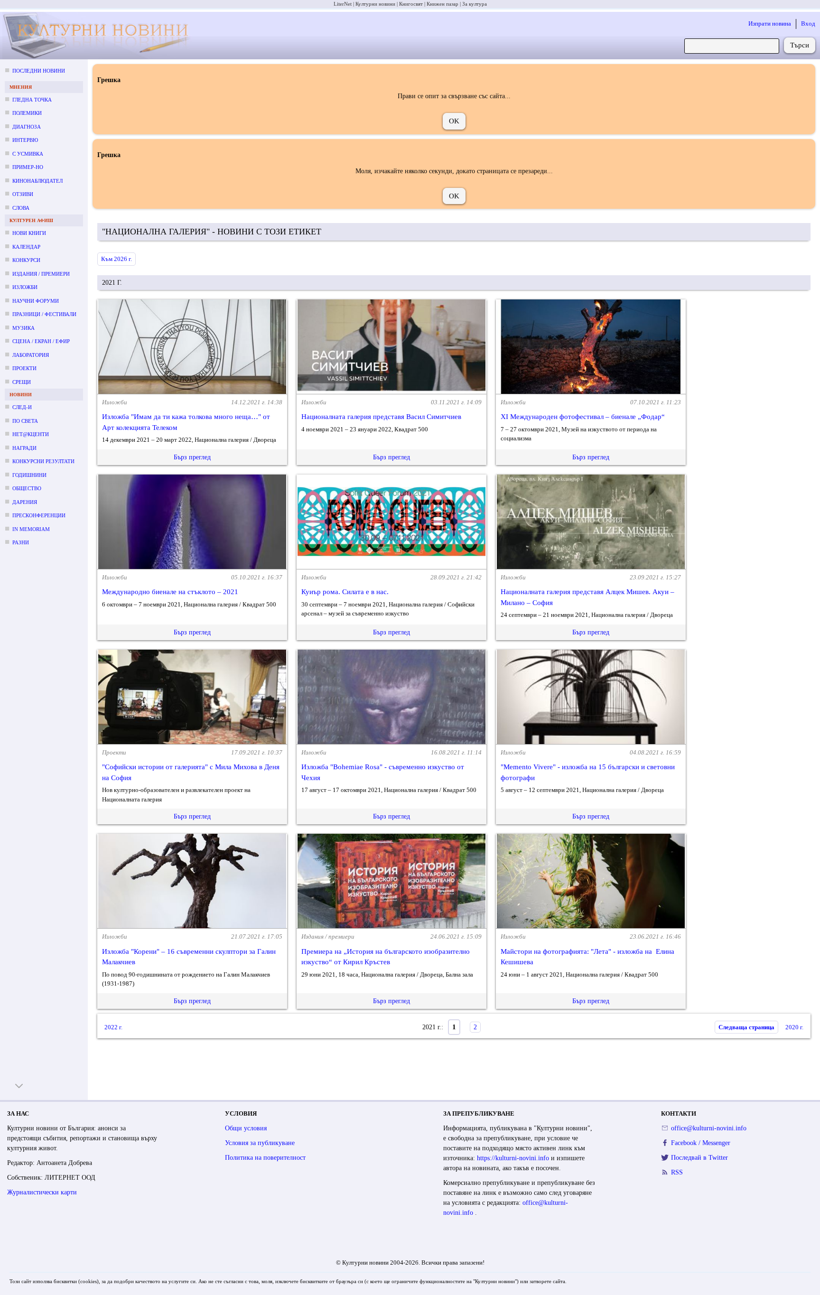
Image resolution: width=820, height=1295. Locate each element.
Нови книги (29, 233)
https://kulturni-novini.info (514, 1158)
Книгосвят (411, 4)
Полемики (27, 113)
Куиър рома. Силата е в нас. (345, 592)
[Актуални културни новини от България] (99, 36)
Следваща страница (746, 1027)
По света (25, 421)
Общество (26, 488)
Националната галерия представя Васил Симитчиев (381, 416)
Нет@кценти (30, 434)
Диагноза (26, 127)
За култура (474, 4)
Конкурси (26, 260)
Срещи (21, 382)
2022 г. (113, 1027)
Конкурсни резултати (43, 461)
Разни (20, 542)
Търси (799, 45)
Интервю (25, 140)
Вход (808, 23)
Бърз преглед (192, 457)
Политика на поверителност (265, 1157)
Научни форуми (35, 301)
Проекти (24, 368)
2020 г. (794, 1027)
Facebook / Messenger (700, 1142)
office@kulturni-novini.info (708, 1128)
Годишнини (29, 475)
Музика (23, 328)
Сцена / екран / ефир (41, 341)
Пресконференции (38, 515)
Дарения (24, 502)
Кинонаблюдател (37, 181)
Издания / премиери (41, 274)
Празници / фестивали (44, 314)
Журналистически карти (42, 1192)
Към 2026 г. (116, 258)
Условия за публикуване (260, 1142)
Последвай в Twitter (699, 1157)
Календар (26, 247)
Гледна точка (32, 99)
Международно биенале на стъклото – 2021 (170, 592)
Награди (24, 448)
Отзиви (22, 194)
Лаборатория (30, 355)
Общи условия (246, 1128)
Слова (20, 208)
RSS (677, 1172)
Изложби (24, 287)
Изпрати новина (769, 23)
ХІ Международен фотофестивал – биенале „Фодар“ (583, 416)
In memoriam (31, 529)
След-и (22, 407)
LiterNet (343, 4)
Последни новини (38, 71)
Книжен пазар (442, 4)
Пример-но (27, 167)
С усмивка (27, 154)
